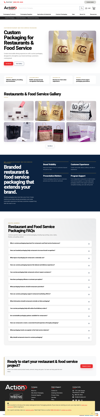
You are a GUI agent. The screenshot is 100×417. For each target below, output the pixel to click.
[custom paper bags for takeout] (81, 132)
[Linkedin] (76, 400)
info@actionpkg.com (80, 397)
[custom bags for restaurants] (50, 132)
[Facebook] (73, 400)
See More (50, 146)
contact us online (66, 410)
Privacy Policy (55, 395)
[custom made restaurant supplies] (19, 132)
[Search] (82, 8)
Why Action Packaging (37, 393)
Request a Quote (86, 366)
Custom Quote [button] (90, 2)
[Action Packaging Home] (16, 389)
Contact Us (54, 390)
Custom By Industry (21, 17)
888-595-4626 (79, 395)
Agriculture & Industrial (44, 14)
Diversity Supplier (36, 395)
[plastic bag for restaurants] (50, 111)
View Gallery (19, 63)
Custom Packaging (61, 14)
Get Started (8, 63)
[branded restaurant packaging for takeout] (19, 111)
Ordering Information (56, 393)
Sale (73, 14)
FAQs (52, 399)
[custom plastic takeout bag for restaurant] (81, 111)
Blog (32, 399)
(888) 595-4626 (55, 410)
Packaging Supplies (26, 14)
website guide (29, 410)
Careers (33, 397)
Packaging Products (9, 14)
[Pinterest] (79, 400)
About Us (82, 14)
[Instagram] (82, 400)
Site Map (53, 397)
